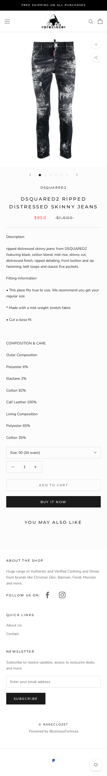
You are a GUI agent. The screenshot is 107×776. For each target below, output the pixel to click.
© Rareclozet (53, 724)
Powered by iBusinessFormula (53, 731)
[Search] (91, 21)
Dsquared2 (54, 187)
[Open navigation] (7, 21)
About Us (14, 625)
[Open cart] (100, 21)
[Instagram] (62, 594)
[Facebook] (47, 594)
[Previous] (30, 175)
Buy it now (54, 502)
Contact (12, 633)
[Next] (77, 175)
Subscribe (26, 699)
